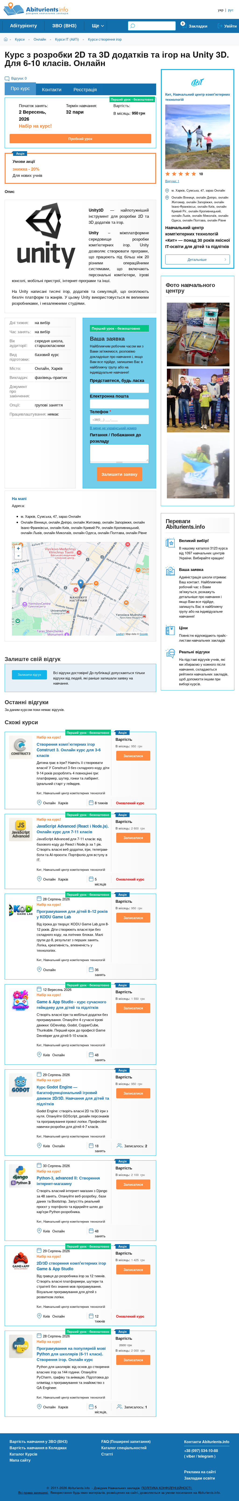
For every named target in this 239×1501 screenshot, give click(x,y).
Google (144, 634)
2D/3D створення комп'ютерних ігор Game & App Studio (71, 1265)
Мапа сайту (20, 1460)
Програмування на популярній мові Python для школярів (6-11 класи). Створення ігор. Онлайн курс (71, 1353)
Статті (107, 1454)
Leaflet (120, 634)
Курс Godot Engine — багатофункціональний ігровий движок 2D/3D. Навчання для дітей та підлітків (73, 1095)
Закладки (198, 26)
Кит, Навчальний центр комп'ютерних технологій (197, 97)
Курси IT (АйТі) (67, 39)
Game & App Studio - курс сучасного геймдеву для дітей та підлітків (71, 1004)
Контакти (51, 89)
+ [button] (18, 548)
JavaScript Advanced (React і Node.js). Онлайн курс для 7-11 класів (73, 828)
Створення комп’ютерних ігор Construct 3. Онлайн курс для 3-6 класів (69, 749)
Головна (7, 39)
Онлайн (40, 39)
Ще (95, 25)
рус (231, 9)
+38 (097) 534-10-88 (201, 1450)
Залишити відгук (29, 674)
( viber (189, 1456)
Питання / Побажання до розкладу (115, 438)
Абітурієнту (23, 25)
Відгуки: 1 (172, 181)
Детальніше (197, 259)
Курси (20, 39)
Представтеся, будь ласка (117, 380)
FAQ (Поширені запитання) (126, 1441)
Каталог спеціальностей (124, 1447)
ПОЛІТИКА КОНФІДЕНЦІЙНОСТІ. (166, 1488)
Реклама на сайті (200, 1471)
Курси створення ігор (105, 39)
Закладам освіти (199, 1478)
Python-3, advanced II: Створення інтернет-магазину (68, 1180)
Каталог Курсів (23, 1454)
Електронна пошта (109, 396)
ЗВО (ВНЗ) (64, 25)
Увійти (230, 26)
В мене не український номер (113, 427)
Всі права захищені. (33, 1492)
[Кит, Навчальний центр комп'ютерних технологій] (197, 334)
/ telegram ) (205, 1456)
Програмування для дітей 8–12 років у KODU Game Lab (72, 914)
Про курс (20, 88)
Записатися (133, 755)
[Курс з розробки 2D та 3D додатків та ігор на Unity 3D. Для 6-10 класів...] (47, 236)
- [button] (18, 555)
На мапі (19, 498)
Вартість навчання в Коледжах (38, 1447)
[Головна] (41, 8)
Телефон (100, 412)
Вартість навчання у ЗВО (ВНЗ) (38, 1441)
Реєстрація (85, 89)
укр (220, 9)
